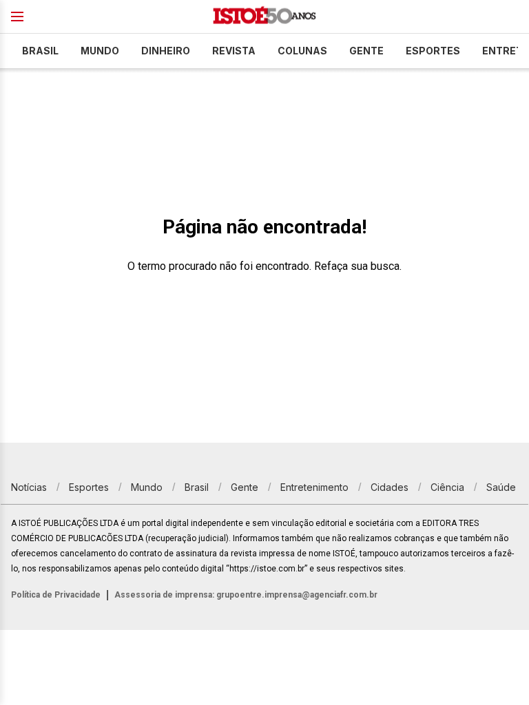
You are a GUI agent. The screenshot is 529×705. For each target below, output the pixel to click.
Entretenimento (314, 487)
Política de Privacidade (56, 595)
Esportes (433, 50)
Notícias (29, 487)
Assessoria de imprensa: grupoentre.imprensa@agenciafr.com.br (245, 595)
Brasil (40, 50)
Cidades (389, 487)
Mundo (100, 50)
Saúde (501, 487)
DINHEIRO (165, 50)
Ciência (447, 487)
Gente (366, 50)
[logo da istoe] (264, 17)
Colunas (302, 50)
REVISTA (234, 50)
